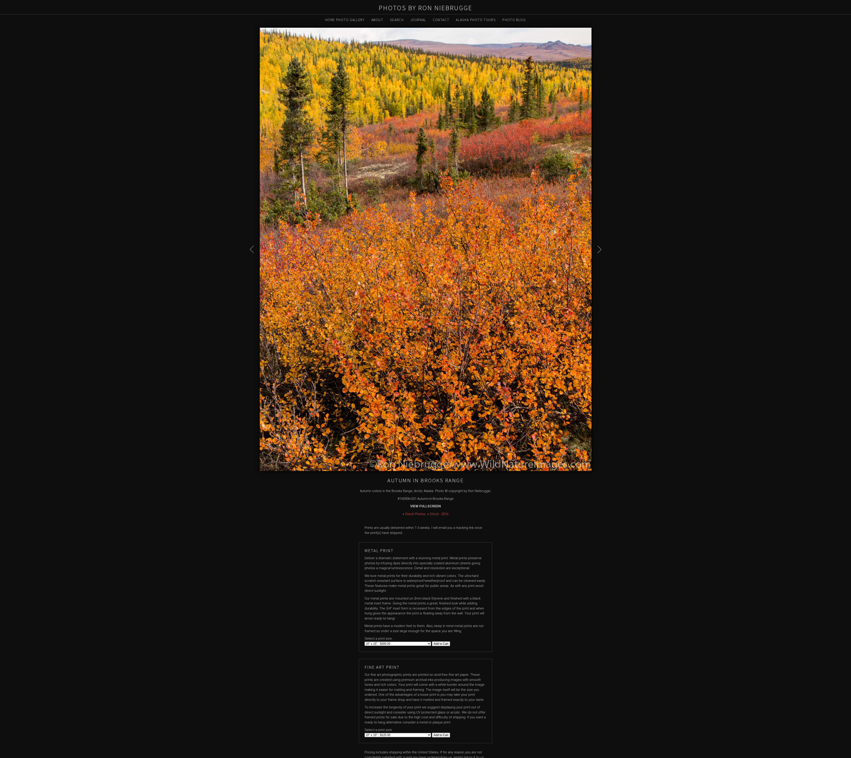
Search (397, 20)
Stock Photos (415, 514)
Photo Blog (514, 20)
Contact (441, 20)
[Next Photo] (597, 261)
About (377, 20)
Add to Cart (441, 643)
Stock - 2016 (439, 514)
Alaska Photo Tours (476, 20)
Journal (418, 20)
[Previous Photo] (254, 261)
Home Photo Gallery (345, 20)
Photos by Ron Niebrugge (425, 8)
